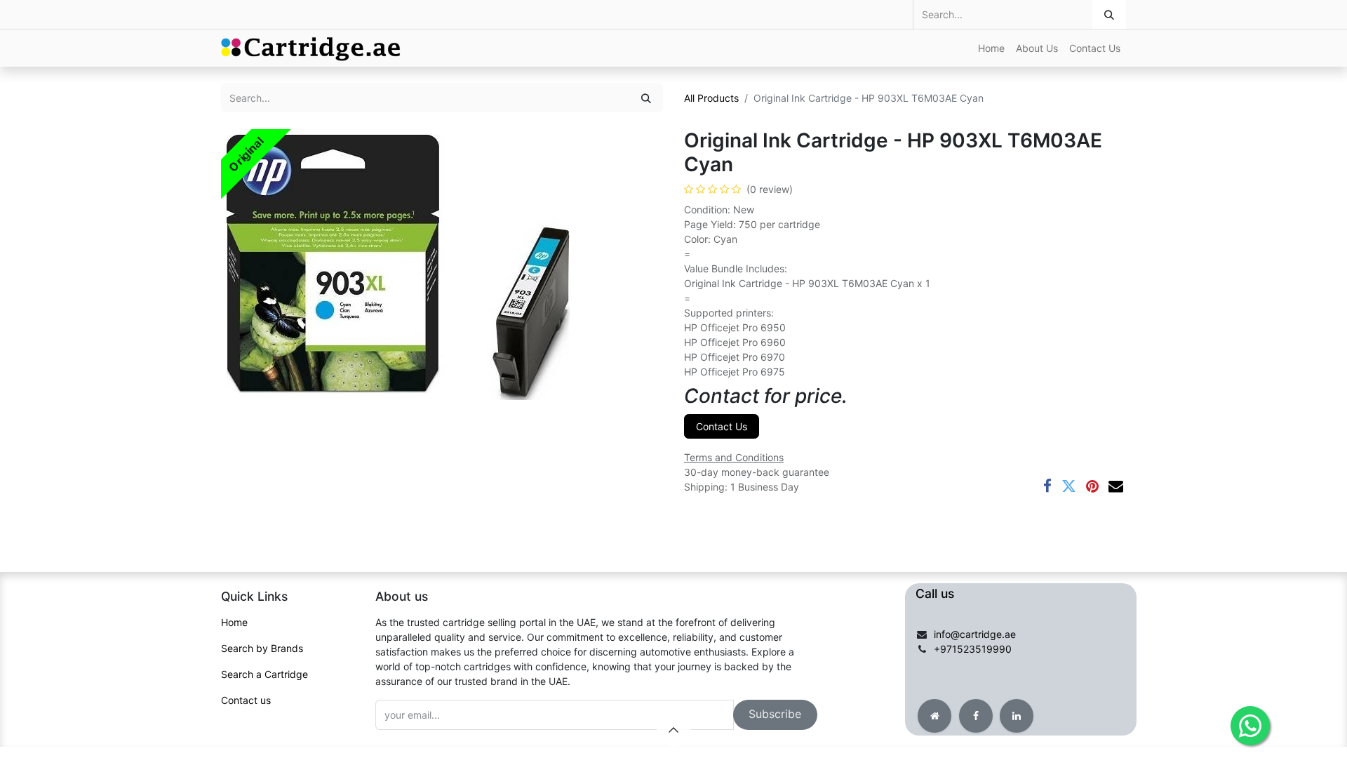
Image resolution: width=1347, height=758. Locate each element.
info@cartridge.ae (975, 634)
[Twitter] (1068, 486)
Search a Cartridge (264, 674)
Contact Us (721, 426)
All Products (711, 98)
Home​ (234, 622)
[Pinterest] (1092, 486)
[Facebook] (1047, 486)
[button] (775, 715)
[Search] (1109, 14)
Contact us (246, 700)
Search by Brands (262, 648)
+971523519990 (973, 649)
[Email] (1115, 486)
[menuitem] (991, 48)
